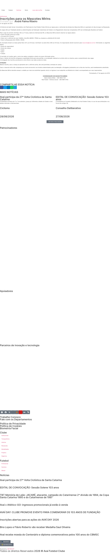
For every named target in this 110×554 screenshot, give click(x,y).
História (3, 442)
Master (3, 470)
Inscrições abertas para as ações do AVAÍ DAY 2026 (29, 519)
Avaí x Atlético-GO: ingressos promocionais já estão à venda (34, 504)
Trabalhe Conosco (10, 417)
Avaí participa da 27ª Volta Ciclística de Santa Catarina (31, 480)
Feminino (4, 467)
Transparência (5, 439)
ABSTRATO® (10, 549)
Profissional (4, 463)
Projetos (3, 452)
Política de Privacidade (13, 423)
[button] (1, 87)
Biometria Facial (9, 428)
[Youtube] (20, 412)
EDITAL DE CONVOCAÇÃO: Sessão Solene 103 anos (29, 487)
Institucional (3, 16)
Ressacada (4, 446)
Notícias (18, 10)
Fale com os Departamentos (16, 419)
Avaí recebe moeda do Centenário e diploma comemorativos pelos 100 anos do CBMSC (49, 534)
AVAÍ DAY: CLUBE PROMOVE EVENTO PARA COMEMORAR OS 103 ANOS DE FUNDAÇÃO (50, 512)
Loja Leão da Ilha (37, 10)
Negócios (4, 456)
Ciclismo (5, 108)
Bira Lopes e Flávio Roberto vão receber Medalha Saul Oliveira (35, 527)
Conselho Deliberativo (68, 108)
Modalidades (5, 449)
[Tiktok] (13, 412)
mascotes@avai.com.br (88, 43)
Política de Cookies (11, 426)
